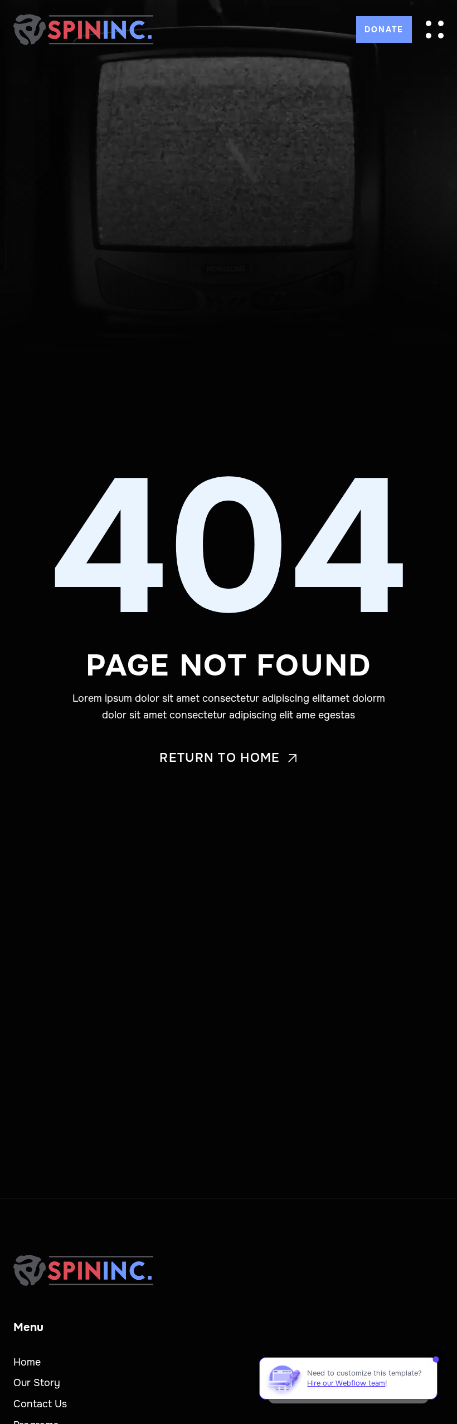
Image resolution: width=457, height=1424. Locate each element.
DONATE (383, 30)
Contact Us (40, 1404)
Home (27, 1362)
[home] (83, 29)
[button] (435, 29)
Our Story (36, 1383)
